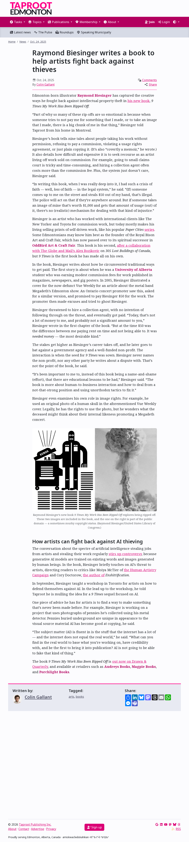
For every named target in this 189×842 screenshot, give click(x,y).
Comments (149, 80)
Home (12, 41)
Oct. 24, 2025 (38, 41)
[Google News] (157, 824)
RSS (178, 829)
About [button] (112, 22)
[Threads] (179, 824)
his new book (139, 101)
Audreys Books (117, 666)
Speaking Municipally (95, 32)
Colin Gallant (46, 84)
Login (165, 22)
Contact (23, 829)
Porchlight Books (54, 672)
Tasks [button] (18, 22)
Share (153, 84)
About (12, 829)
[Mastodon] (170, 824)
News (22, 41)
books (80, 697)
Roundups (66, 32)
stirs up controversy (125, 554)
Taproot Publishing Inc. (35, 824)
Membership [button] (88, 22)
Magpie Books (144, 666)
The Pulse (44, 32)
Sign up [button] (96, 827)
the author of (93, 575)
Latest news (22, 32)
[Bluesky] (174, 824)
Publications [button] (60, 22)
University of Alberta (133, 269)
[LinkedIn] (161, 824)
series (149, 229)
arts (71, 697)
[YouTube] (166, 824)
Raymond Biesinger (95, 95)
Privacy (51, 829)
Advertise (37, 829)
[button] (176, 22)
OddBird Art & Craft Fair (53, 245)
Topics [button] (37, 22)
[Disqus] (94, 766)
